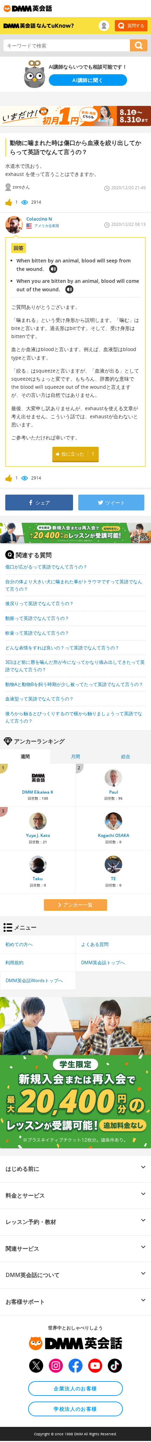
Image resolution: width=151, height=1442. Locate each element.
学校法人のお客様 (75, 1408)
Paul (113, 792)
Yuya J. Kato (38, 835)
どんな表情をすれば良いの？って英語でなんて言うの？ (62, 647)
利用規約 (14, 962)
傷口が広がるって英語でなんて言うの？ (46, 567)
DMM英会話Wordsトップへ (34, 980)
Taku (38, 878)
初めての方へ (19, 944)
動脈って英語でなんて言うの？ (37, 618)
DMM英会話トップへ (103, 962)
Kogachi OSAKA (113, 835)
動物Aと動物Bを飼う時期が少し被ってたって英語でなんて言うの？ (74, 684)
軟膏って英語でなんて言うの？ (37, 633)
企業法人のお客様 (75, 1388)
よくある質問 (95, 944)
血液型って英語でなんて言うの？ (39, 698)
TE (113, 878)
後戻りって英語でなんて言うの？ (39, 603)
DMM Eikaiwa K (37, 792)
